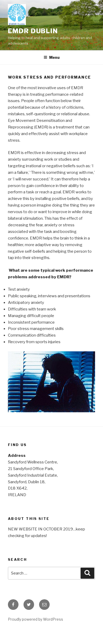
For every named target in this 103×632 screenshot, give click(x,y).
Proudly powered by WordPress (35, 619)
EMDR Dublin (33, 31)
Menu (54, 57)
